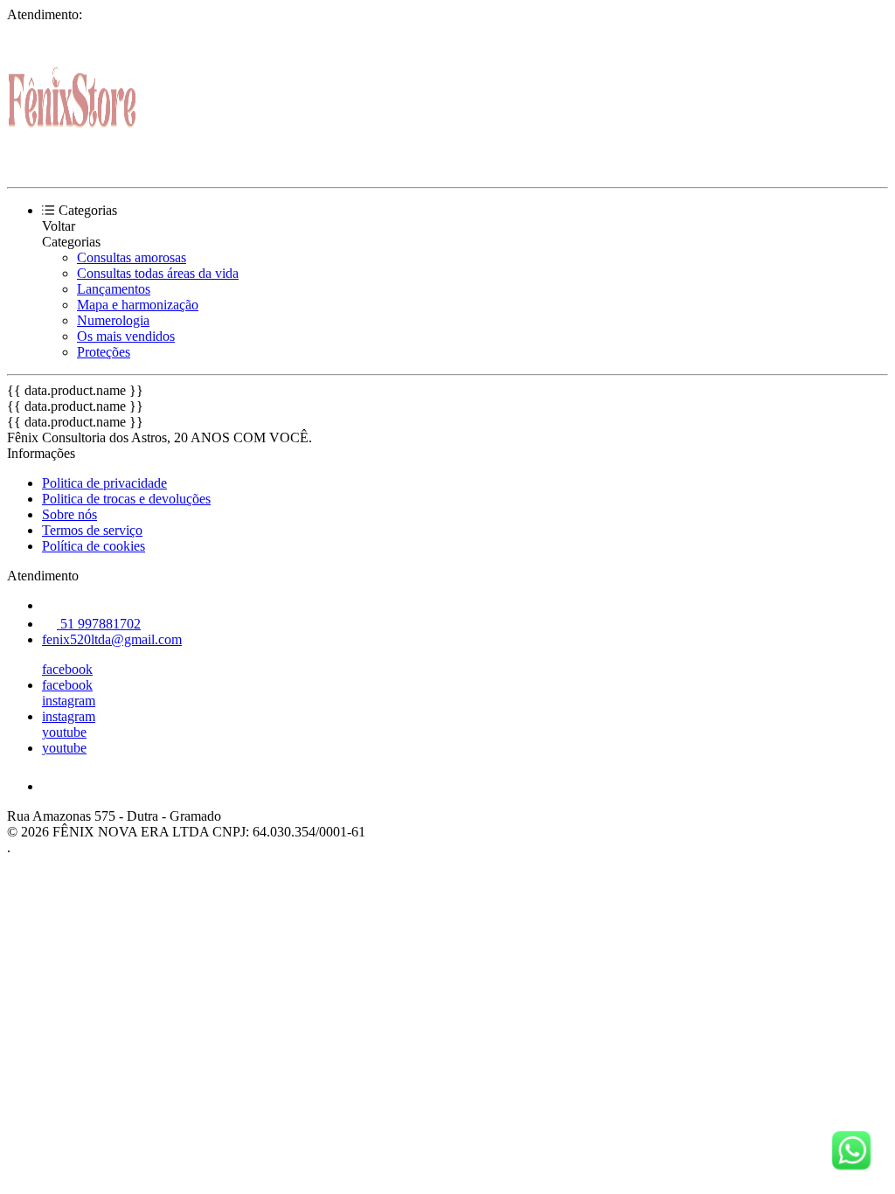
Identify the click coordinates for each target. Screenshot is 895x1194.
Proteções (103, 351)
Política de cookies (93, 545)
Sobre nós (69, 514)
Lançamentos (113, 288)
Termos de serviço (92, 530)
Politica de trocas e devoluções (126, 498)
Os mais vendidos (126, 336)
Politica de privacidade (104, 483)
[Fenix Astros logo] (72, 164)
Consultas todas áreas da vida (158, 273)
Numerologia (113, 320)
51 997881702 (99, 623)
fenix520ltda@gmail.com (112, 639)
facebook (67, 669)
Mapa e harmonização (137, 304)
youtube (64, 732)
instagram (68, 700)
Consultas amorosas (131, 257)
